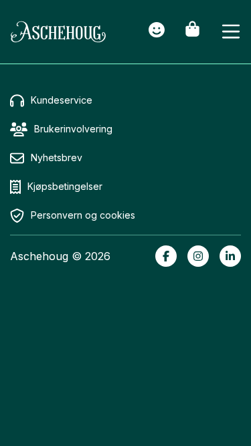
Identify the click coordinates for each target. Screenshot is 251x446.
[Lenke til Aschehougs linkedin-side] (230, 256)
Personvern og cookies (83, 215)
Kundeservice (61, 100)
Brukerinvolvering (73, 128)
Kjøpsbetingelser (64, 186)
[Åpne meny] (231, 32)
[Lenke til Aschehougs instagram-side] (198, 256)
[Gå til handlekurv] (193, 32)
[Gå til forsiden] (58, 31)
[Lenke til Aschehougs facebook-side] (166, 256)
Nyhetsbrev (56, 157)
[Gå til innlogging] (157, 32)
